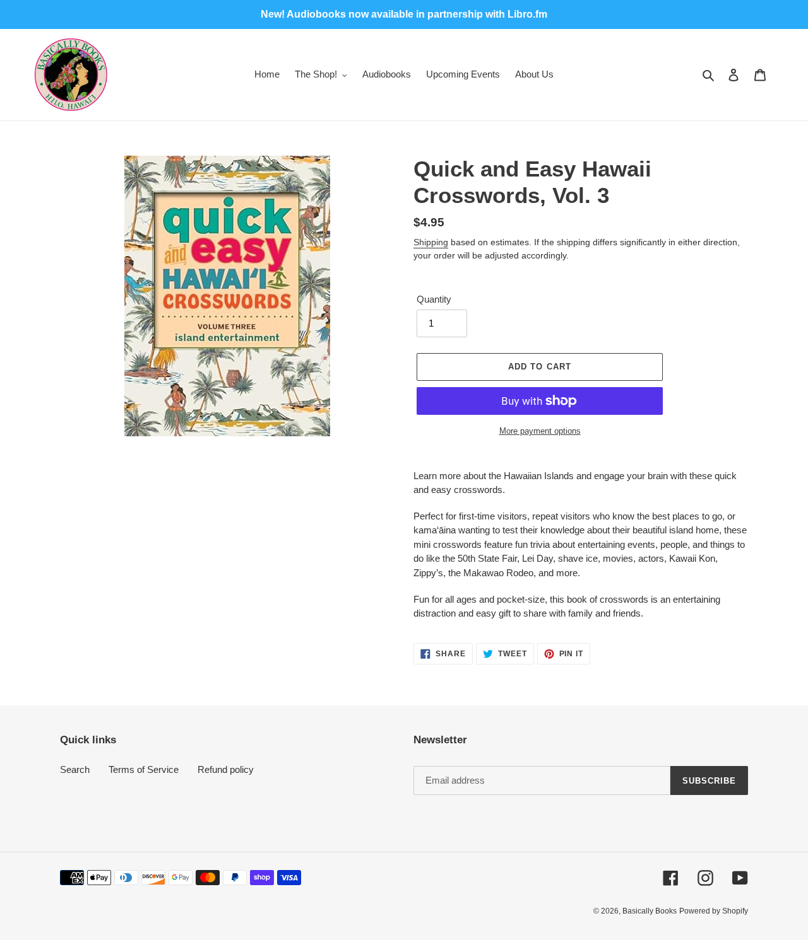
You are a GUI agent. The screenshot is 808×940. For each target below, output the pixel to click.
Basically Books (649, 911)
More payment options (540, 431)
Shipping (430, 242)
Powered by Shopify (713, 911)
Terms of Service (144, 769)
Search (75, 769)
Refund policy (226, 769)
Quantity (434, 299)
